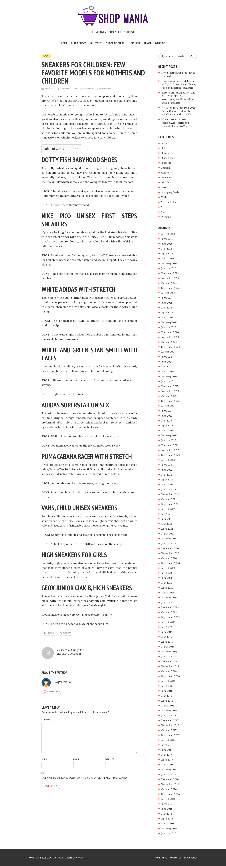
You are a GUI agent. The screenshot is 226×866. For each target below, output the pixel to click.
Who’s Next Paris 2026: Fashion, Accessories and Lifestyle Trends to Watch (175, 123)
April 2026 (167, 253)
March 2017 (167, 764)
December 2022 (170, 445)
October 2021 (169, 499)
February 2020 (169, 597)
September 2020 (170, 563)
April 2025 (167, 312)
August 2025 (168, 293)
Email (77, 759)
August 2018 (168, 681)
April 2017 (167, 759)
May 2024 (166, 366)
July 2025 (166, 297)
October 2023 (169, 396)
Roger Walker (70, 88)
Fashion (135, 43)
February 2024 (169, 376)
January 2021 (168, 543)
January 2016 (168, 833)
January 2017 (168, 774)
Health (165, 182)
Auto (164, 143)
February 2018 (169, 710)
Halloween (95, 43)
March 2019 (167, 646)
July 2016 (166, 804)
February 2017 (169, 769)
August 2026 (168, 234)
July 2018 (166, 686)
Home (64, 43)
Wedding (160, 43)
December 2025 (170, 273)
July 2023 (166, 410)
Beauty (165, 153)
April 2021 (167, 528)
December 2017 (170, 720)
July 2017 (166, 745)
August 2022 (168, 460)
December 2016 (170, 779)
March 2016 (167, 823)
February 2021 (169, 538)
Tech (164, 197)
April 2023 (167, 425)
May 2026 (166, 248)
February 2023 (169, 435)
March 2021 (167, 533)
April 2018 (167, 700)
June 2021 (166, 519)
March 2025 (167, 317)
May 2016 (166, 813)
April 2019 (167, 641)
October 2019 (169, 612)
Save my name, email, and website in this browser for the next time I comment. (85, 777)
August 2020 (168, 568)
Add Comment (105, 88)
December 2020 (170, 548)
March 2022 (167, 484)
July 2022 (166, 464)
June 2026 (166, 243)
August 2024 (168, 351)
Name (45, 759)
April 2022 (167, 479)
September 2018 (170, 676)
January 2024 (168, 381)
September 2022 (170, 455)
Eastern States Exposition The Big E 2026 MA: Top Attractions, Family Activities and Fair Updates (178, 97)
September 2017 (170, 735)
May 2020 (166, 582)
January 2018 (168, 715)
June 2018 (166, 690)
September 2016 (170, 794)
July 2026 (166, 238)
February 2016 (169, 828)
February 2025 (169, 322)
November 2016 (170, 784)
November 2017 (170, 725)
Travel (147, 43)
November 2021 (170, 494)
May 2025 (166, 307)
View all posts (53, 691)
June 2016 (166, 808)
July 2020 (166, 573)
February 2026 (169, 263)
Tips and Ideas (169, 202)
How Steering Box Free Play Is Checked (178, 74)
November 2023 (170, 391)
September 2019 (170, 617)
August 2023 (168, 406)
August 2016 (168, 799)
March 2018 (167, 705)
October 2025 (169, 283)
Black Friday (78, 43)
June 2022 (166, 469)
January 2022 (168, 489)
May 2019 (166, 636)
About (165, 857)
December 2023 (170, 386)
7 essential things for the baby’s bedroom (70, 651)
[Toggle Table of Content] (74, 148)
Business (166, 162)
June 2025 (166, 302)
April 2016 (167, 818)
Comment (47, 719)
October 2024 (169, 342)
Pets (163, 187)
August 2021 (168, 509)
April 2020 (167, 587)
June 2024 (166, 361)
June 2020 (166, 577)
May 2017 (166, 754)
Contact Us (175, 857)
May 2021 (166, 523)
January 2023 (168, 440)
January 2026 (168, 268)
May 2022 (166, 474)
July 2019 (166, 627)
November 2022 (170, 450)
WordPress (81, 857)
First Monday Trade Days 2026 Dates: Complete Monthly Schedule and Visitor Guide (178, 111)
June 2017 (166, 749)
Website (109, 759)
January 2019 (168, 656)
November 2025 (170, 278)
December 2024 (170, 332)
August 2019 (168, 622)
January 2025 (168, 327)
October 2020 (169, 558)
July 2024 (166, 356)
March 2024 (167, 371)
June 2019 (166, 632)
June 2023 (166, 415)
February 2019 (169, 651)
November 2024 (170, 337)
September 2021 (170, 504)
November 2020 (170, 553)
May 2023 (166, 420)
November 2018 (170, 666)
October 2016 (169, 789)
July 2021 (166, 514)
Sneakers (67, 633)
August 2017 (168, 740)
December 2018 (170, 661)
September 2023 (170, 401)
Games (165, 172)
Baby (46, 56)
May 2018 (166, 695)
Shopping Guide (115, 43)
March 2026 (167, 258)
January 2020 (168, 602)
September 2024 (170, 347)
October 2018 (169, 671)
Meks (60, 857)
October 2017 (169, 730)
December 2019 (170, 607)
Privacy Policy (190, 857)
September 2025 (170, 288)
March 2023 (167, 430)
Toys (164, 207)
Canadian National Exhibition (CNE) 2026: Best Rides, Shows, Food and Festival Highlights (178, 84)
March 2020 (167, 592)
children (50, 633)
